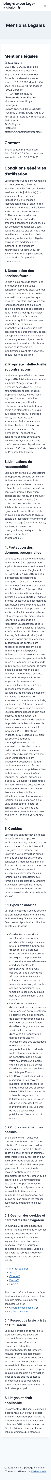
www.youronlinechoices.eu (20, 1307)
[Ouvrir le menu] (45, 5)
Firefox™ (14, 1280)
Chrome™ (14, 1276)
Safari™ (13, 1272)
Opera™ (13, 1284)
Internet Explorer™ (19, 1268)
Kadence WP (38, 1471)
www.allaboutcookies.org (19, 1311)
